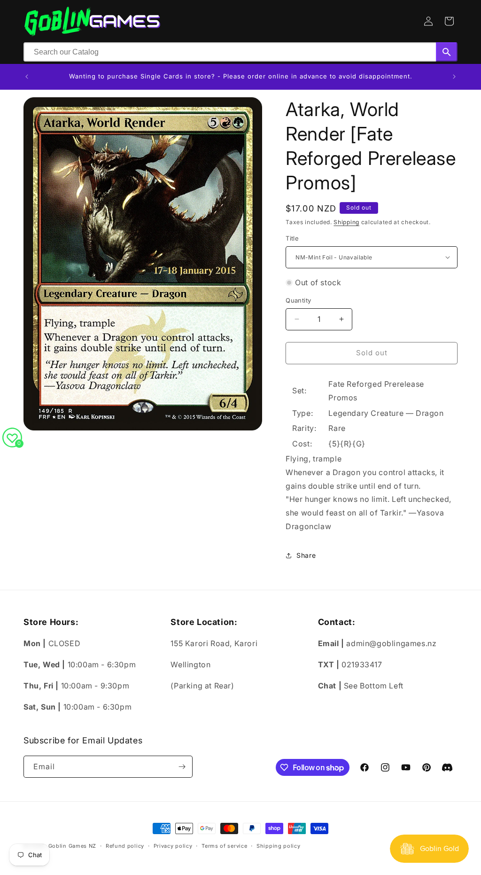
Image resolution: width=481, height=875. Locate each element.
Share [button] (306, 555)
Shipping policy (278, 846)
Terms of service (224, 846)
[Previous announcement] (26, 77)
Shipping (346, 222)
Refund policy (125, 846)
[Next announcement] (454, 77)
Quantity (298, 300)
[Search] (447, 52)
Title (292, 238)
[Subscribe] (181, 767)
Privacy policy (173, 846)
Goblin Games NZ (72, 846)
